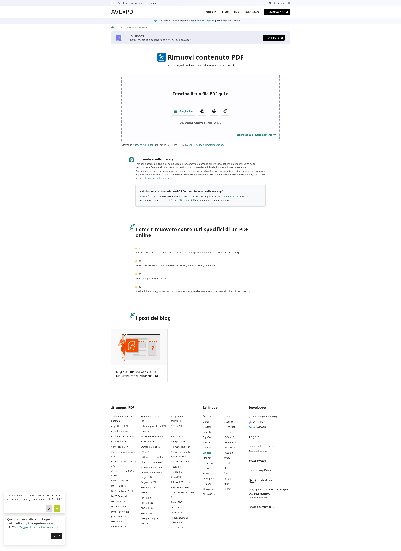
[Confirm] (57, 508)
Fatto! (56, 536)
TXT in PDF (176, 507)
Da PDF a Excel (118, 485)
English (207, 432)
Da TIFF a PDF (118, 501)
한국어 (227, 478)
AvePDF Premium (206, 20)
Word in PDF (177, 527)
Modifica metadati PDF (152, 467)
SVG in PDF (176, 502)
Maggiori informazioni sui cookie (38, 527)
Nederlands (209, 463)
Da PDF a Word (119, 496)
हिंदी (226, 468)
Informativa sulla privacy (156, 178)
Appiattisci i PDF (119, 426)
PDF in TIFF (146, 513)
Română (207, 483)
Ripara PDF (176, 466)
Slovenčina (208, 488)
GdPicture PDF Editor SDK (181, 199)
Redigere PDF (178, 441)
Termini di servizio (258, 451)
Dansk (206, 421)
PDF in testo (147, 508)
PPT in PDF (176, 431)
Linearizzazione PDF (151, 462)
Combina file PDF (120, 431)
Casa (116, 27)
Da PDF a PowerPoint (122, 490)
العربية (227, 463)
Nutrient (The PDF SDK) (265, 416)
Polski (206, 473)
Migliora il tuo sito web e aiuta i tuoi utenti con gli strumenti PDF (137, 374)
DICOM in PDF (118, 506)
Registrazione (252, 11)
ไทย (226, 473)
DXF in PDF (116, 521)
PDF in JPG (146, 497)
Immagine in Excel (150, 446)
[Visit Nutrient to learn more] (113, 3)
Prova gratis (272, 37)
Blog (236, 11)
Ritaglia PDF (177, 471)
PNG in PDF (176, 426)
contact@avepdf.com (260, 470)
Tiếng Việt (229, 426)
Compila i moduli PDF (122, 436)
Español (207, 437)
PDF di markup (148, 487)
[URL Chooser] (225, 111)
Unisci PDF (176, 512)
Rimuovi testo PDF (180, 461)
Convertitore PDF (120, 480)
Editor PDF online (120, 526)
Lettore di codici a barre (153, 457)
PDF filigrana (147, 492)
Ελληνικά (229, 437)
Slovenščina (209, 494)
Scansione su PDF (180, 487)
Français (207, 442)
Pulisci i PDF (177, 436)
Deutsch (207, 426)
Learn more (152, 3)
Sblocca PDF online (180, 482)
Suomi (227, 416)
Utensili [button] (210, 11)
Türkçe (227, 432)
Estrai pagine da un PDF (153, 426)
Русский (228, 452)
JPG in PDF (146, 451)
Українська (230, 447)
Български (230, 442)
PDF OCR (145, 523)
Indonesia (208, 447)
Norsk (206, 468)
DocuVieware (259, 426)
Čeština (207, 416)
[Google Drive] (202, 111)
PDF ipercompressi (151, 518)
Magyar (207, 457)
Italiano (207, 452)
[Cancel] (49, 508)
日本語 (227, 488)
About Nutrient (277, 3)
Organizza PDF (148, 482)
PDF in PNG (147, 502)
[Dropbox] (213, 111)
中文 (226, 483)
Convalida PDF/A (119, 446)
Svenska (228, 421)
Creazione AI (276, 12)
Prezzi (225, 11)
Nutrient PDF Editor (143, 144)
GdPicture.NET (260, 421)
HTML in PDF (147, 441)
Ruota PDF (176, 477)
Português (208, 478)
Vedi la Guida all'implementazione (206, 144)
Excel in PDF (147, 431)
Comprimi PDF (118, 441)
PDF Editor (228, 196)
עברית (227, 457)
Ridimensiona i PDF (181, 446)
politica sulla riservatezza (262, 445)
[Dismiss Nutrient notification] (289, 3)
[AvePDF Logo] (123, 12)
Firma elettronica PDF (152, 436)
